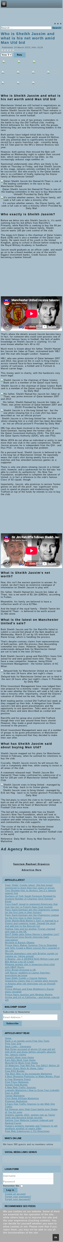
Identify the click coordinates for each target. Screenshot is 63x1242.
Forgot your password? (18, 1199)
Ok (55, 1237)
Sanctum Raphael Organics (31, 864)
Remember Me (11, 1186)
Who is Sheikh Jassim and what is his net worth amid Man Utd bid (28, 38)
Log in (10, 1190)
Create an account (15, 1194)
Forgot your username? (18, 1196)
